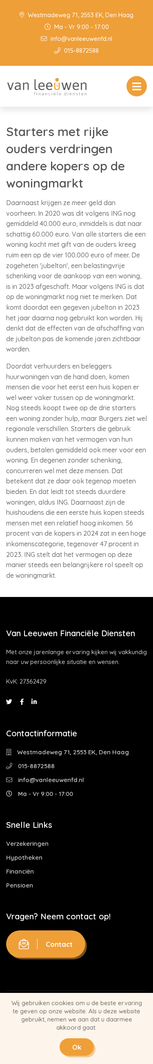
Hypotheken (24, 857)
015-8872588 (80, 50)
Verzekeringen (27, 843)
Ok (76, 1047)
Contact (59, 944)
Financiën (20, 871)
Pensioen (19, 885)
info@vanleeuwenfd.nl (80, 38)
